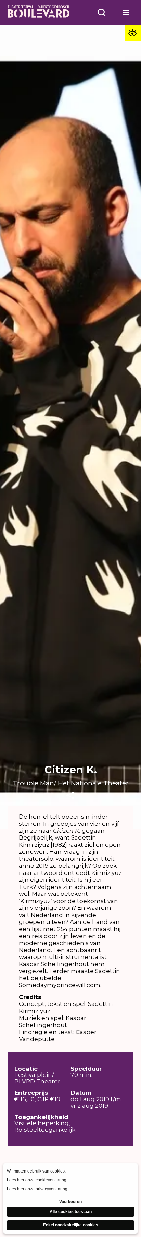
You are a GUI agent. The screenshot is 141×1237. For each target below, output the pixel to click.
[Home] (38, 12)
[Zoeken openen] (101, 12)
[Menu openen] (126, 12)
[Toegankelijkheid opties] (133, 33)
